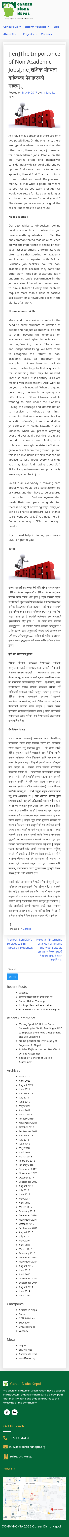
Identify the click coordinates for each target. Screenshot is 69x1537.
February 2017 (27, 1211)
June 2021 (24, 1089)
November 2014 (28, 1278)
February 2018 (27, 1160)
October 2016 (26, 1223)
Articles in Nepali (28, 1309)
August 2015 (26, 1266)
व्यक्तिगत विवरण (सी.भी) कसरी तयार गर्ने (35, 997)
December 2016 (28, 1215)
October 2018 (26, 1127)
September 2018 (28, 1131)
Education (24, 1322)
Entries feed (25, 1349)
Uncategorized (27, 1326)
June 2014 (24, 1291)
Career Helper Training (32, 1001)
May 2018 (24, 1148)
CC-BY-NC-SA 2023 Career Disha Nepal (31, 1526)
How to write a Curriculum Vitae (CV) (39, 1009)
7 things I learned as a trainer (36, 1005)
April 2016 (24, 1244)
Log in (22, 1345)
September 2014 (28, 1282)
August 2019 (26, 1093)
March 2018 (25, 1156)
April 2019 (24, 1110)
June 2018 (24, 1143)
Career (27, 929)
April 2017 (24, 1202)
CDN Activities (27, 1318)
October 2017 (26, 1177)
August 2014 (26, 1287)
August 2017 (26, 1185)
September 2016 (28, 1228)
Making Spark (26, 1024)
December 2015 (28, 1257)
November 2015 (28, 1261)
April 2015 (24, 1274)
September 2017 (28, 1181)
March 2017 (25, 1207)
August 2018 (26, 1135)
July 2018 (24, 1139)
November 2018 (28, 1122)
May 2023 (24, 1076)
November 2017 (28, 1173)
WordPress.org (27, 1358)
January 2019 (26, 1118)
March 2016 (25, 1249)
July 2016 (24, 1236)
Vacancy (23, 992)
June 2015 (24, 1270)
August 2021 (26, 1085)
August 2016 (26, 1232)
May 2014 (24, 1295)
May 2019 (24, 1105)
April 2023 (24, 1080)
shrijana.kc (48, 92)
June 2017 (24, 1194)
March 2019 (25, 1114)
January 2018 (26, 1164)
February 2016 (27, 1253)
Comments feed (28, 1354)
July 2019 (24, 1097)
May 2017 (24, 1198)
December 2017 (28, 1169)
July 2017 (24, 1190)
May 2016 (24, 1240)
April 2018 (24, 1152)
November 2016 (28, 1219)
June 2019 (24, 1101)
